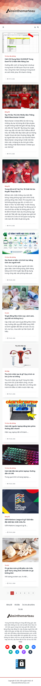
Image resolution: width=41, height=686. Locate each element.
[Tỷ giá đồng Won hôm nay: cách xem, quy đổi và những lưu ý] (20, 298)
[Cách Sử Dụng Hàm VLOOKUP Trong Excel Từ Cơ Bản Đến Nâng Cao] (20, 43)
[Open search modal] (38, 27)
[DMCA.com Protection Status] (20, 664)
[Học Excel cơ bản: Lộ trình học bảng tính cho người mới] (20, 242)
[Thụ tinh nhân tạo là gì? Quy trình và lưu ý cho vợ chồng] (20, 356)
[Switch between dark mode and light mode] (35, 27)
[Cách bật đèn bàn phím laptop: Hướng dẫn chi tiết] (20, 455)
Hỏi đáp (7, 371)
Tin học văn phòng (10, 56)
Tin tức (7, 313)
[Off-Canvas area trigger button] (3, 27)
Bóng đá (7, 112)
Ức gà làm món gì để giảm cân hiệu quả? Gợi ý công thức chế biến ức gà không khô (19, 570)
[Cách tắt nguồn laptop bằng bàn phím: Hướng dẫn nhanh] (20, 410)
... (27, 432)
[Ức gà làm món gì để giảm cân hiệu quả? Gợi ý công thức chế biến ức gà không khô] (20, 550)
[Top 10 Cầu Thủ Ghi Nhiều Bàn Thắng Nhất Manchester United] (20, 97)
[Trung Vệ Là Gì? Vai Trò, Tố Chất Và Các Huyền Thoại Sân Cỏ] (20, 171)
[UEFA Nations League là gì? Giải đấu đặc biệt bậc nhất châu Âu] (20, 501)
